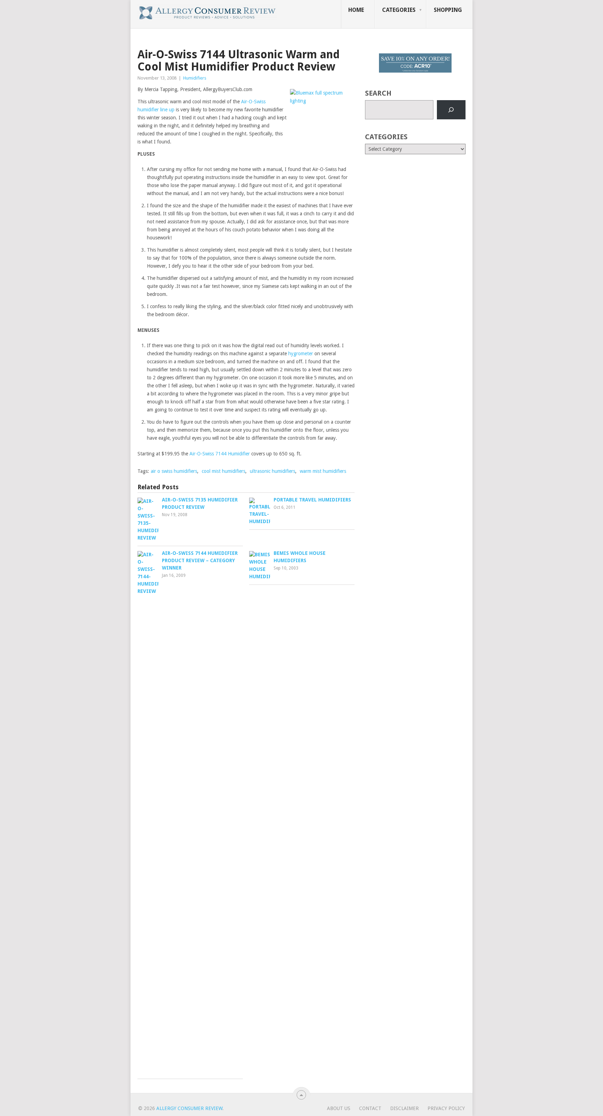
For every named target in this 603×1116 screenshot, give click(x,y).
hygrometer (300, 353)
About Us (338, 1108)
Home (356, 10)
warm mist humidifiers (323, 471)
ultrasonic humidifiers (272, 471)
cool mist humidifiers (223, 471)
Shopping (448, 10)
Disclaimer (404, 1108)
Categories (399, 10)
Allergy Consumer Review (189, 1108)
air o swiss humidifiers (174, 471)
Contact (370, 1108)
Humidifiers (194, 78)
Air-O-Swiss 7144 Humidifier (219, 453)
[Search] (451, 110)
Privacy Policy (446, 1108)
